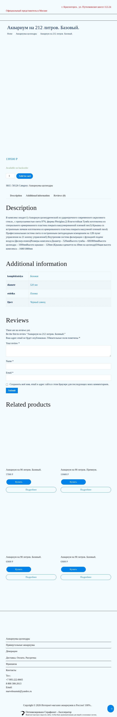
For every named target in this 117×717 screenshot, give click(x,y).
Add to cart (25, 176)
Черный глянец (37, 302)
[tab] (16, 195)
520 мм (33, 285)
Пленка (34, 293)
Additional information (38, 195)
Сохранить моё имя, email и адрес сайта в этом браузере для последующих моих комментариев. (59, 384)
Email (9, 372)
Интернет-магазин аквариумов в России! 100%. (66, 705)
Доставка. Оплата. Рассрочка (21, 657)
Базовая (34, 276)
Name (10, 361)
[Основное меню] (9, 17)
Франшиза (11, 664)
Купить (18, 482)
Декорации (11, 651)
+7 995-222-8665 (14, 679)
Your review (13, 343)
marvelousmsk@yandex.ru (19, 691)
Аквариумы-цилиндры (26, 34)
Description (16, 195)
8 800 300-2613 (13, 683)
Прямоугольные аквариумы (20, 645)
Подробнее (31, 489)
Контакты (11, 670)
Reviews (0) (60, 195)
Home (9, 34)
